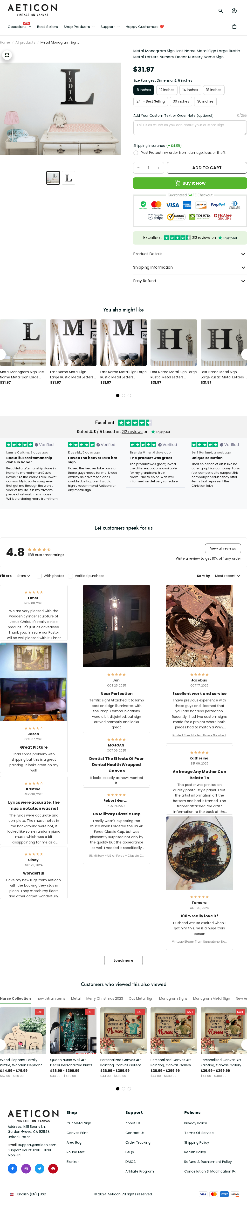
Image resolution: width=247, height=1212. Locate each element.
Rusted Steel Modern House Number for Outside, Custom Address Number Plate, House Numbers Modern (199, 735)
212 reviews (132, 431)
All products (25, 42)
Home (5, 42)
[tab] (117, 395)
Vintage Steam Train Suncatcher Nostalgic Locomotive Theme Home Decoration (199, 942)
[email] (37, 1145)
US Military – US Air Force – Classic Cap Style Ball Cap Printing (116, 856)
